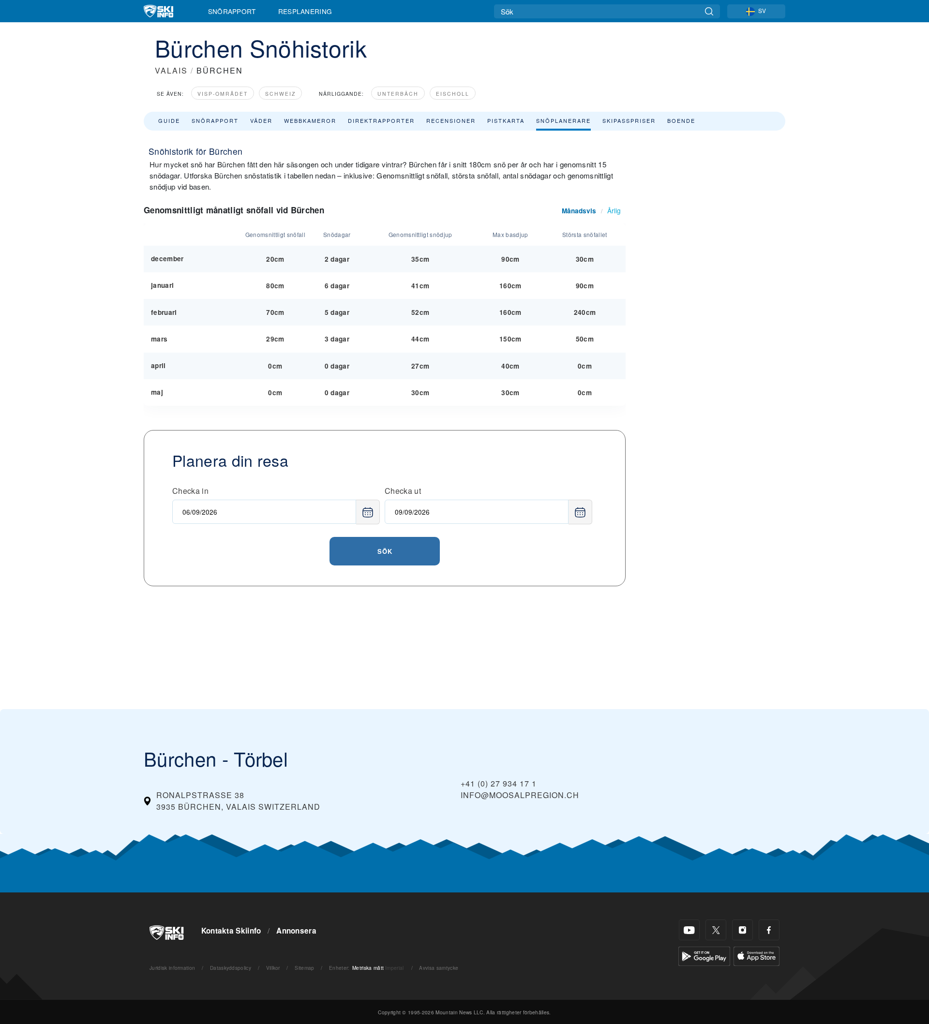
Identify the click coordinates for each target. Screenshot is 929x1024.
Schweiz (280, 93)
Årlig (614, 210)
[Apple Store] (756, 955)
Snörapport (232, 11)
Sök (384, 551)
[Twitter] (715, 930)
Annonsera (296, 930)
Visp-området (222, 93)
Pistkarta (505, 120)
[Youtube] (689, 930)
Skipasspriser (629, 120)
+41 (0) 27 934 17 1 (499, 783)
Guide (169, 120)
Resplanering (305, 11)
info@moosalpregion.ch (520, 795)
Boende (681, 120)
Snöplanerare (563, 120)
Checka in (190, 490)
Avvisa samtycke (438, 967)
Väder (261, 120)
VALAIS (171, 70)
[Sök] (709, 11)
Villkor (273, 967)
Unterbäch (398, 93)
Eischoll (452, 93)
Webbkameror (310, 120)
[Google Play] (704, 955)
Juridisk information (172, 967)
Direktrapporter (381, 120)
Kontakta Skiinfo (231, 930)
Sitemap (304, 967)
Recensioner (451, 120)
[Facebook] (769, 930)
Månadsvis (579, 210)
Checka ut (403, 490)
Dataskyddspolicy (230, 967)
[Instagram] (742, 930)
